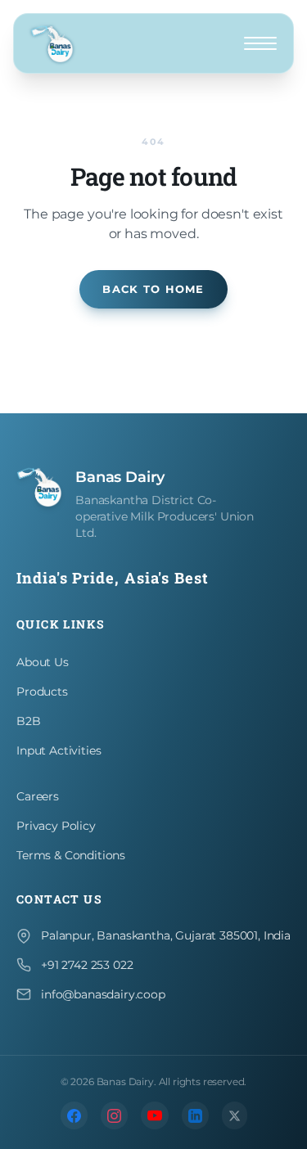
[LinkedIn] (195, 1115)
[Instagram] (114, 1115)
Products (42, 691)
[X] (234, 1115)
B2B (28, 721)
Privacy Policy (56, 825)
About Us (42, 662)
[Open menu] (260, 43)
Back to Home (153, 289)
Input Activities (58, 750)
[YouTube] (155, 1115)
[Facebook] (74, 1115)
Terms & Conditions (70, 855)
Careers (37, 796)
